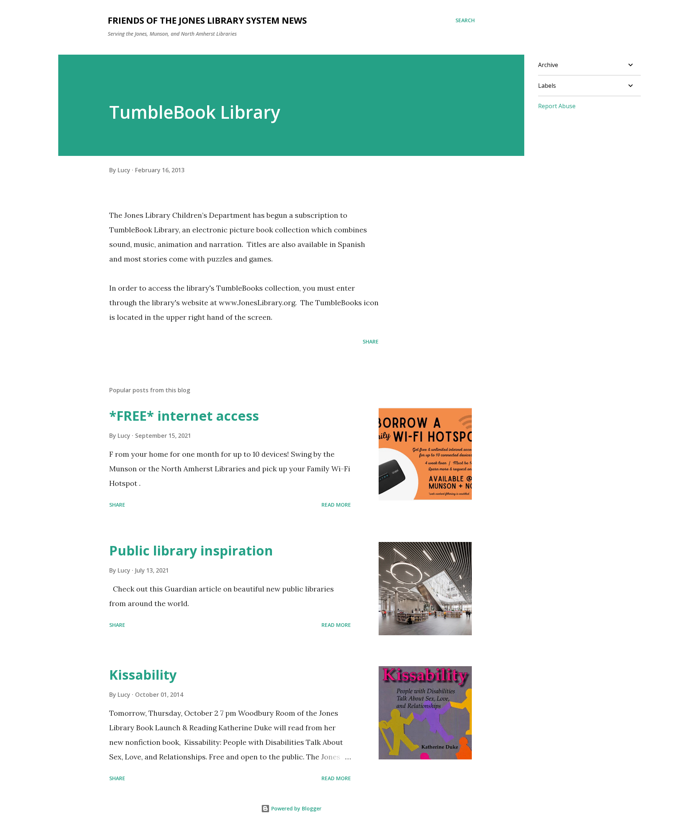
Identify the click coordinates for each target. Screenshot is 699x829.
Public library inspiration (191, 550)
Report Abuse (557, 106)
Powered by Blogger (295, 808)
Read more (336, 504)
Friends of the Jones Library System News (207, 20)
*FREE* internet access (184, 416)
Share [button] (371, 341)
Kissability (143, 675)
